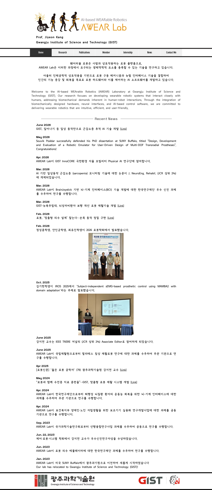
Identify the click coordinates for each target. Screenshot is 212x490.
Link (123, 129)
